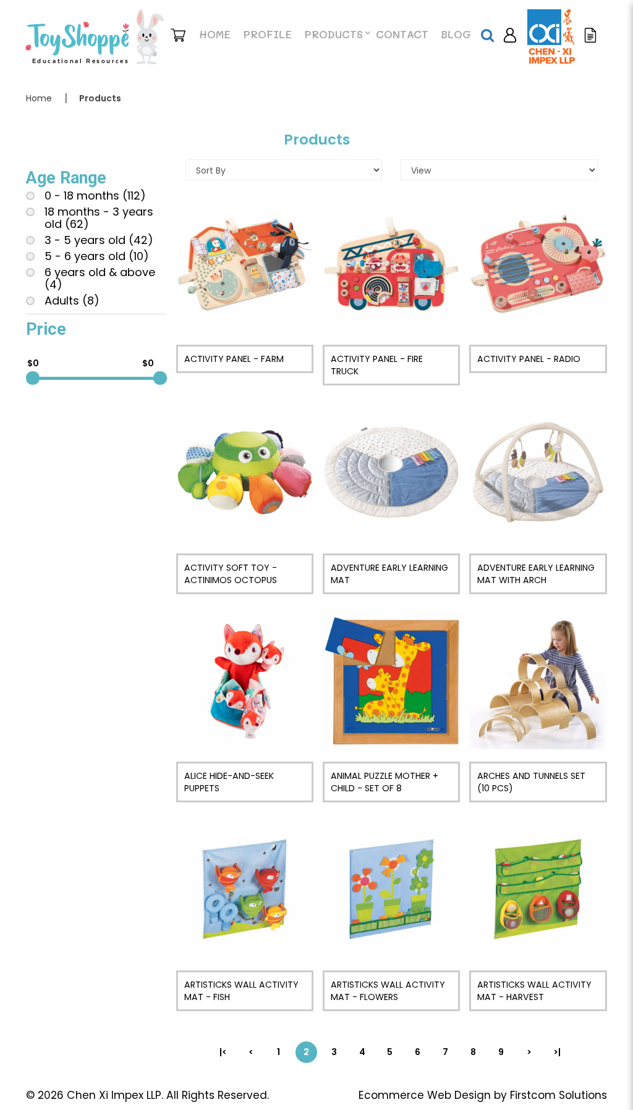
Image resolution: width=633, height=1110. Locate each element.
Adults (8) (72, 301)
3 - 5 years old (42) (99, 240)
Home (39, 98)
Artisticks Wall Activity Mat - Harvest (534, 990)
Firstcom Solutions (558, 1095)
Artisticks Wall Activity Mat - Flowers (388, 990)
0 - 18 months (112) (95, 196)
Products (100, 98)
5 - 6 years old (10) (97, 256)
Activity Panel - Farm (234, 359)
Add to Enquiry (244, 264)
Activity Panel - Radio (528, 359)
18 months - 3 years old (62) (99, 218)
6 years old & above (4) (100, 278)
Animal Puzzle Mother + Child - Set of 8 (384, 782)
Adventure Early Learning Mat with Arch (536, 573)
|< (223, 1052)
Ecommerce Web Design (425, 1095)
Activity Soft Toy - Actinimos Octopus (230, 573)
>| (557, 1052)
